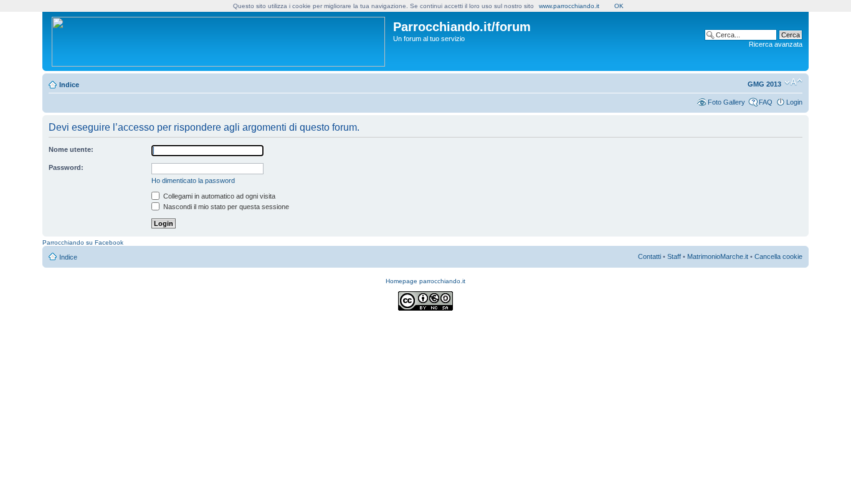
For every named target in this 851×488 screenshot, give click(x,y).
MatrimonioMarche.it (717, 256)
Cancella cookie (778, 256)
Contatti (649, 256)
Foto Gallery (726, 102)
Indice (69, 84)
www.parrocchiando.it (569, 5)
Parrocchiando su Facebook (82, 242)
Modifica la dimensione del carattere (793, 82)
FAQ (766, 102)
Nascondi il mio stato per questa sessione (225, 206)
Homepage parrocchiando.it (425, 281)
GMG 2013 (764, 84)
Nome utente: (71, 149)
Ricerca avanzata (775, 44)
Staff (674, 256)
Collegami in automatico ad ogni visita (218, 196)
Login (794, 102)
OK (619, 5)
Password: (66, 167)
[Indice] (219, 39)
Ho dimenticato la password (193, 180)
